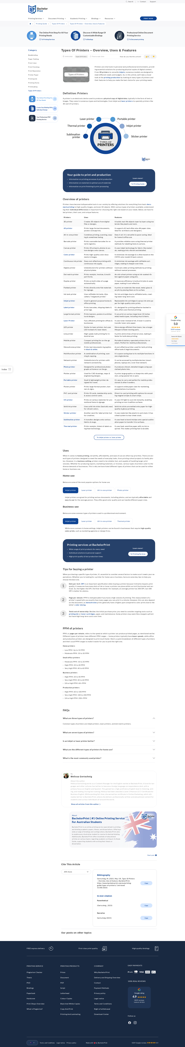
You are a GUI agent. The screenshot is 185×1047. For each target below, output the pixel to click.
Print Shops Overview (35, 1004)
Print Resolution (34, 71)
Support (153, 1)
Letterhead (64, 993)
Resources (109, 18)
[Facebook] (129, 1022)
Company (98, 966)
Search (130, 1)
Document (64, 977)
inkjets (122, 72)
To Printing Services (138, 554)
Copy (146, 883)
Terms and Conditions (103, 1004)
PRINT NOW (148, 18)
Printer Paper (33, 75)
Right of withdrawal (102, 1009)
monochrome (91, 602)
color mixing (80, 605)
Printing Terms (33, 83)
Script (62, 988)
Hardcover (31, 998)
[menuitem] (31, 1043)
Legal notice (99, 998)
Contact (143, 1)
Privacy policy (99, 993)
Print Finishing (33, 67)
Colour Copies (66, 998)
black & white (91, 349)
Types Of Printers (34, 91)
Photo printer (69, 367)
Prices (62, 972)
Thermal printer (70, 426)
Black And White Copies (70, 1004)
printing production (112, 77)
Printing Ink (32, 79)
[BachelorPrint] (38, 13)
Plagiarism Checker (34, 972)
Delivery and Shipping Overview (107, 977)
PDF (62, 983)
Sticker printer (70, 413)
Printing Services (35, 18)
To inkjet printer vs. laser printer (109, 437)
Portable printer (71, 380)
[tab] (70, 490)
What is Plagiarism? (35, 1009)
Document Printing (56, 18)
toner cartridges (88, 614)
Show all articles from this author (85, 804)
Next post (151, 855)
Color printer (69, 255)
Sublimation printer (72, 420)
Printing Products (69, 966)
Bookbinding (33, 55)
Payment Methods (101, 988)
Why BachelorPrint (102, 972)
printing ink (74, 614)
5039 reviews (139, 1000)
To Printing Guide (138, 184)
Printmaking (32, 87)
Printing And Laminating (70, 1014)
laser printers (127, 101)
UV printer (68, 400)
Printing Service (35, 966)
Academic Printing (77, 18)
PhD (28, 983)
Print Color (32, 63)
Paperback (31, 993)
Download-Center (101, 1014)
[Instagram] (135, 1022)
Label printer (69, 307)
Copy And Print (66, 1009)
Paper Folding (33, 59)
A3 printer (68, 228)
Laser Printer (69, 321)
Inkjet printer (69, 301)
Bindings (94, 18)
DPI (82, 584)
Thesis (29, 977)
